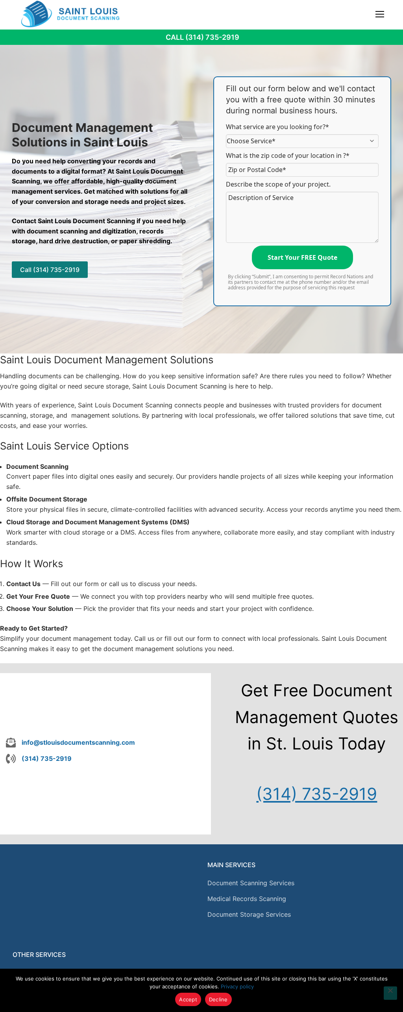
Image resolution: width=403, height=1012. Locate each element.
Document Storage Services (249, 914)
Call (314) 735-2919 (202, 37)
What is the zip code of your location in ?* (287, 155)
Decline (218, 999)
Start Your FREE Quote (302, 257)
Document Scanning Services (250, 883)
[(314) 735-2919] (39, 759)
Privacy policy (237, 986)
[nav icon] (379, 14)
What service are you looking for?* (277, 126)
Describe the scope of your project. (278, 184)
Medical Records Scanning (246, 899)
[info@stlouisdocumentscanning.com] (70, 743)
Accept (188, 999)
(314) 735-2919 (316, 794)
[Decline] (390, 993)
